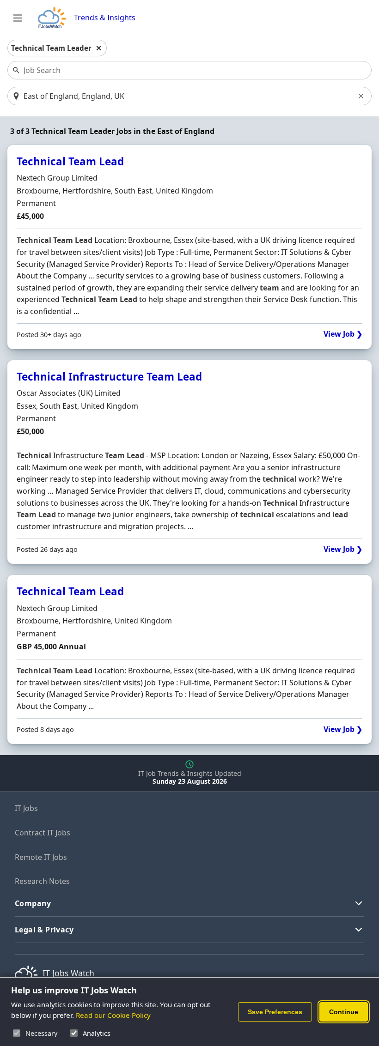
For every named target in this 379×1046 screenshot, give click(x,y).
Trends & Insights (104, 17)
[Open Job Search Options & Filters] (17, 18)
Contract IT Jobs (42, 833)
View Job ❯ (343, 334)
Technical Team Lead (70, 161)
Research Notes (42, 881)
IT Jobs (26, 808)
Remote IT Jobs (41, 857)
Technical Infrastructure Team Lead (109, 376)
